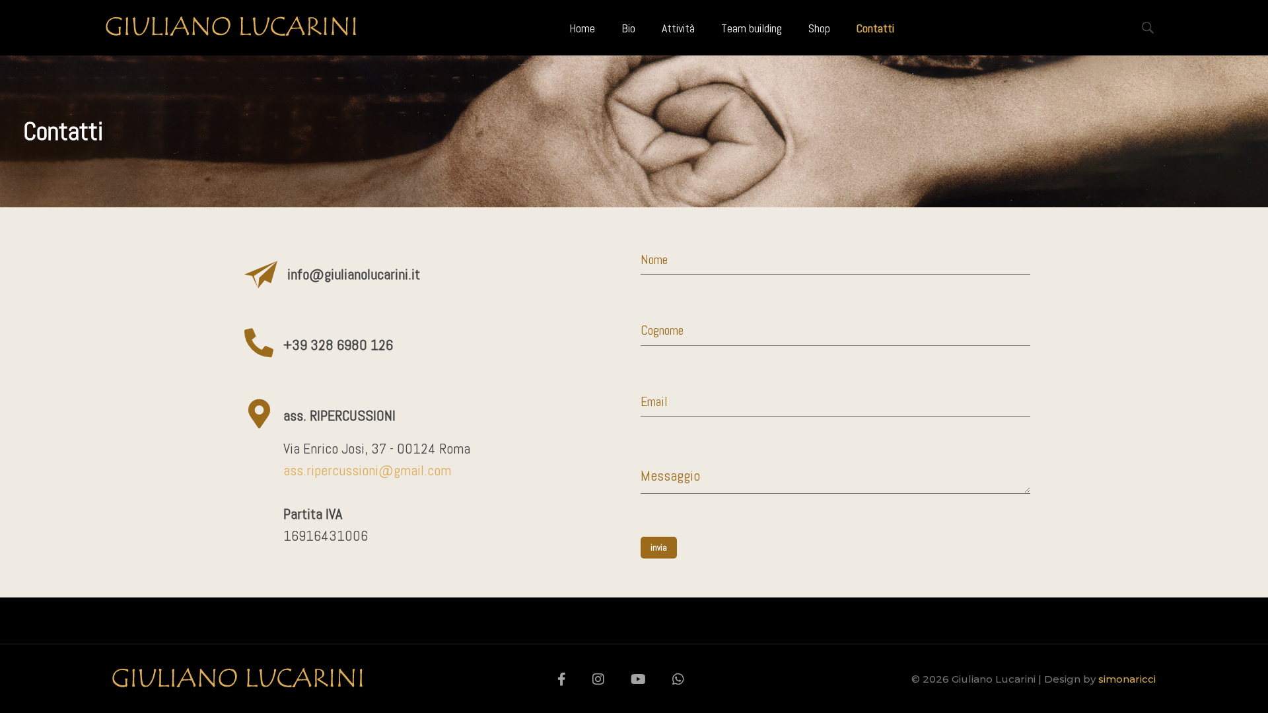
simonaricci (1127, 679)
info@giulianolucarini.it (353, 274)
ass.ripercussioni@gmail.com (367, 470)
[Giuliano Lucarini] (231, 26)
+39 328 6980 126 (338, 344)
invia (659, 547)
